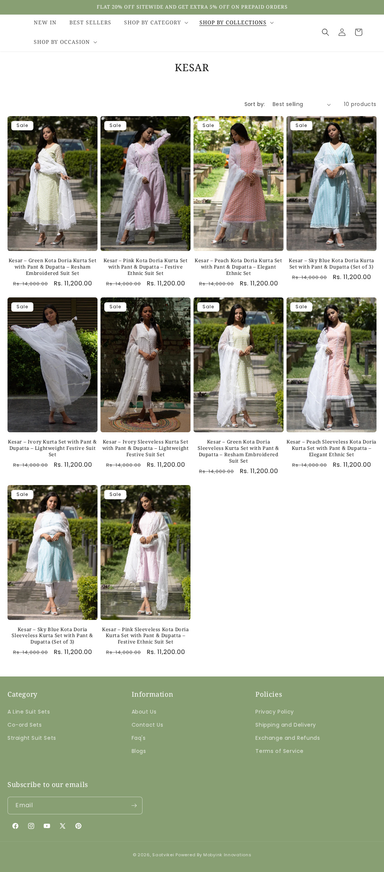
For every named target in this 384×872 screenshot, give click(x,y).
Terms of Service (279, 751)
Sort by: (254, 104)
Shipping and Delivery (285, 725)
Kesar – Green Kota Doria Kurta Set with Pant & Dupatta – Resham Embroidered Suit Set (52, 266)
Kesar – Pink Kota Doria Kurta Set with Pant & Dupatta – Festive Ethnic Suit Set (146, 266)
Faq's (139, 738)
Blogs (139, 751)
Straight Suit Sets (32, 738)
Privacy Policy (274, 711)
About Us (144, 711)
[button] (155, 22)
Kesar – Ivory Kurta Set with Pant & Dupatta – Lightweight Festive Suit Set (52, 448)
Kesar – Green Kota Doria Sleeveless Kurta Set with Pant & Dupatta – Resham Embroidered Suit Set (238, 451)
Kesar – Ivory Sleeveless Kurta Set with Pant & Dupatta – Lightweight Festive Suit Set (145, 448)
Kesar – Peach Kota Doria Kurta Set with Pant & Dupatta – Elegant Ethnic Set (238, 266)
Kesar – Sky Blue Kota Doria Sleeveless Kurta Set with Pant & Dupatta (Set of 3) (52, 635)
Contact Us (148, 725)
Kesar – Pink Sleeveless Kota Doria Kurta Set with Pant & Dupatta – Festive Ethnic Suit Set (145, 635)
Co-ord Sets (25, 725)
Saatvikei (163, 855)
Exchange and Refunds (287, 738)
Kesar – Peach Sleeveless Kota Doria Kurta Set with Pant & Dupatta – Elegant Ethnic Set (331, 448)
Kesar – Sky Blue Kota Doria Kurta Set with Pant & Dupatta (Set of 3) (331, 263)
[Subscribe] (134, 805)
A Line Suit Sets (29, 711)
